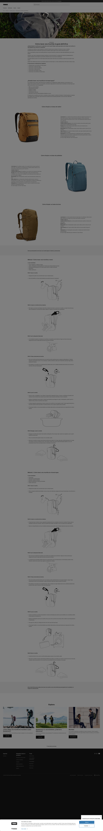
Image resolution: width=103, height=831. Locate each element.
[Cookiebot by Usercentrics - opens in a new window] (14, 829)
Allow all (86, 822)
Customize (86, 825)
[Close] (100, 816)
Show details (23, 828)
